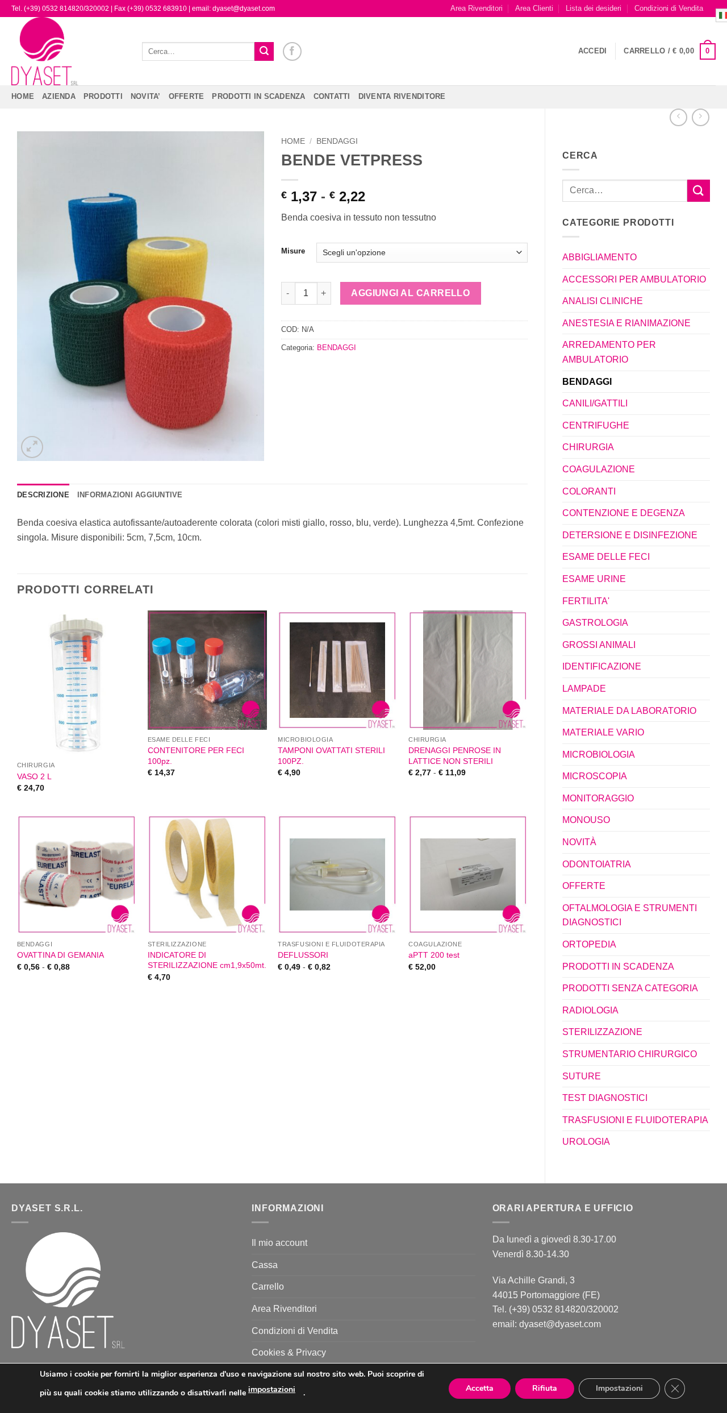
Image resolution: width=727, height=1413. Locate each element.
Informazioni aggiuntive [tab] (130, 495)
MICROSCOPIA (594, 776)
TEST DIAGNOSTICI (604, 1098)
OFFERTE (186, 96)
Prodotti (103, 96)
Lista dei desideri (593, 8)
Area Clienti (534, 8)
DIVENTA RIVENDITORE (402, 96)
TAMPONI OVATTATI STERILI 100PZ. (331, 756)
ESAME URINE (594, 579)
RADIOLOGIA (590, 1010)
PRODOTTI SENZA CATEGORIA (630, 988)
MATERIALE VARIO (603, 732)
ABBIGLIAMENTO (599, 257)
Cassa (265, 1265)
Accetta (480, 1388)
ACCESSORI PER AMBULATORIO (634, 279)
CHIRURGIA (588, 447)
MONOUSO (586, 820)
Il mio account (279, 1243)
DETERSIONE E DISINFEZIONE (629, 535)
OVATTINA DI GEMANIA (60, 954)
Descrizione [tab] (43, 495)
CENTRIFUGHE (595, 425)
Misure (293, 251)
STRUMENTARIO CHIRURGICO (629, 1054)
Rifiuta (544, 1388)
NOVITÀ (579, 842)
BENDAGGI (587, 382)
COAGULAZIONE (598, 469)
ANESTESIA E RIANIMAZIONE (626, 323)
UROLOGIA (586, 1141)
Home (22, 96)
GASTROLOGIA (595, 622)
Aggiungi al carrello (410, 293)
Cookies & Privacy (289, 1352)
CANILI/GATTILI (595, 403)
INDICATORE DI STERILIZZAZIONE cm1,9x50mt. (207, 960)
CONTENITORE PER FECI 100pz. (196, 756)
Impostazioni (619, 1388)
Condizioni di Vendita (668, 8)
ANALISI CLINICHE (602, 301)
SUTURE (581, 1076)
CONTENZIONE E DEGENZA (623, 513)
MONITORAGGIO (598, 798)
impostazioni (271, 1389)
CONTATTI (332, 96)
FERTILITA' (585, 601)
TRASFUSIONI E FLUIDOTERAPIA (635, 1120)
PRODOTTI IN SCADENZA (258, 96)
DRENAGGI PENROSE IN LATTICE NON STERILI (454, 756)
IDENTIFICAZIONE (601, 666)
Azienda (59, 96)
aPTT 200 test (433, 954)
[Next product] (678, 117)
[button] (592, 51)
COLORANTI (589, 491)
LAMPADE (584, 688)
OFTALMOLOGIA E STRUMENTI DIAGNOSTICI (629, 915)
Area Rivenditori (476, 8)
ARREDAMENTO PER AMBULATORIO (609, 352)
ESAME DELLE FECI (606, 557)
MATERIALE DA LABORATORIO (629, 711)
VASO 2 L (34, 776)
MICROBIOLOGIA (598, 754)
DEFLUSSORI (303, 954)
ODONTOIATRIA (596, 864)
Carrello (268, 1286)
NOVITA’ (146, 96)
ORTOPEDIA (589, 944)
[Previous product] (700, 117)
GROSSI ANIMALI (599, 645)
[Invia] (264, 51)
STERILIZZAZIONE (602, 1032)
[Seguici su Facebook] (292, 51)
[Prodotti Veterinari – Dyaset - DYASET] (68, 51)
